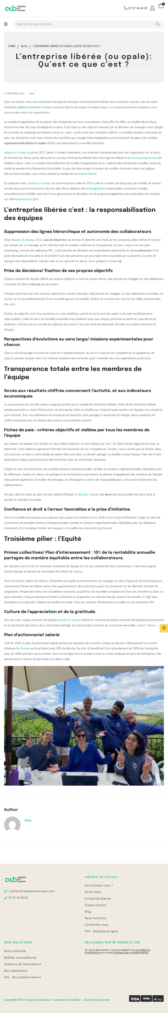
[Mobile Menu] (6, 24)
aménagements (96, 188)
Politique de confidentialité (130, 952)
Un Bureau (81, 494)
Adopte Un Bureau (23, 240)
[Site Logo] (15, 8)
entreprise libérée (85, 174)
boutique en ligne (27, 199)
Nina (31, 93)
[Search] (157, 24)
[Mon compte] (153, 8)
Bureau (25, 648)
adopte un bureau (15, 152)
